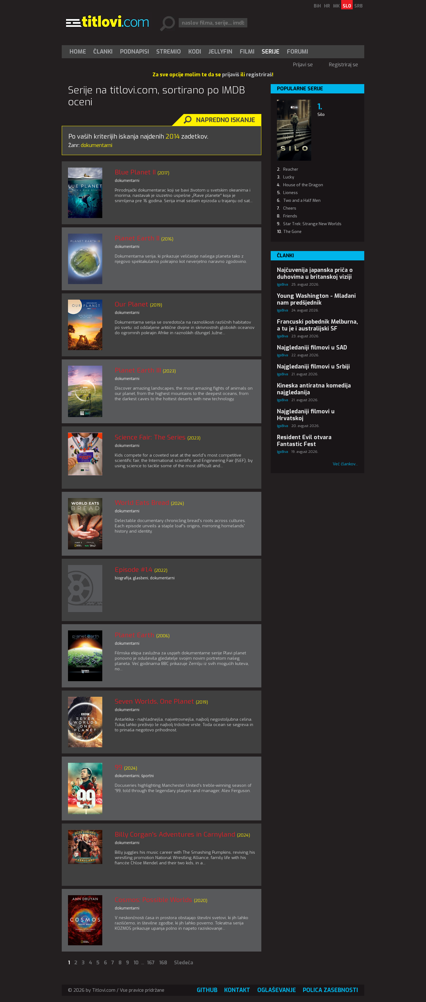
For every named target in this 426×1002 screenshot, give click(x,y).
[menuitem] (79, 51)
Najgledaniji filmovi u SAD (312, 347)
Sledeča (183, 962)
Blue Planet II (135, 172)
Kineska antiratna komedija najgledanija (314, 389)
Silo (321, 114)
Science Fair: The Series (150, 437)
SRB (358, 6)
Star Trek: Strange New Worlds (312, 223)
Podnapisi (134, 51)
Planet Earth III (138, 370)
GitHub (207, 990)
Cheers (289, 208)
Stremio (168, 51)
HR (327, 6)
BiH (317, 6)
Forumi (297, 51)
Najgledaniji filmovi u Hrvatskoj (306, 415)
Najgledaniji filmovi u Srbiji (313, 366)
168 (163, 962)
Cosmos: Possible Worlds (153, 899)
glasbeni (140, 578)
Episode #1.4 (133, 569)
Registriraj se (343, 64)
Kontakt (237, 990)
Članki (103, 51)
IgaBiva (282, 284)
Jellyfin (220, 51)
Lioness (290, 192)
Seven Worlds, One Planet (154, 701)
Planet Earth (134, 635)
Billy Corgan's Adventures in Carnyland (175, 834)
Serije (270, 51)
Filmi (247, 51)
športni (147, 775)
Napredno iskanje (225, 120)
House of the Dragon (303, 185)
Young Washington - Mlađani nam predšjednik (316, 299)
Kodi (194, 51)
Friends (290, 216)
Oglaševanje (276, 990)
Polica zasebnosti (330, 990)
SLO (347, 6)
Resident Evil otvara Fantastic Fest (304, 441)
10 (135, 962)
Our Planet (131, 304)
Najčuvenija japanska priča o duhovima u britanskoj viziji (315, 273)
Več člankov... (345, 464)
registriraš (259, 74)
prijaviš (230, 74)
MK (336, 6)
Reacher (290, 169)
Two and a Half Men (302, 200)
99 (118, 767)
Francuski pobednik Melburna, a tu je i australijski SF (317, 325)
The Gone (292, 231)
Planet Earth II (137, 238)
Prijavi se (303, 64)
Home (78, 51)
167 (151, 962)
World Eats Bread (142, 502)
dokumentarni (127, 180)
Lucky (288, 177)
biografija (123, 578)
